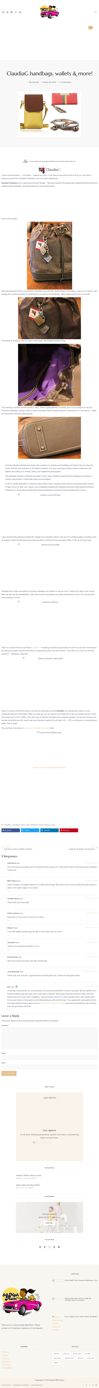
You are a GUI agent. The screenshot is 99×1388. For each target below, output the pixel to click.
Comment (5, 1025)
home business (44, 825)
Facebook (37, 767)
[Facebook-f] (83, 1385)
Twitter (45, 767)
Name (3, 1053)
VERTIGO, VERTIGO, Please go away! (28, 1175)
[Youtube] (11, 12)
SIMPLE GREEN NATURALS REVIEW (28, 1185)
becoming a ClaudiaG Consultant (36, 728)
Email (3, 1063)
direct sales (25, 825)
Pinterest (62, 767)
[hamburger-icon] (90, 27)
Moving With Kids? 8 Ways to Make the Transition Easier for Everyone (78, 1299)
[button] (10, 830)
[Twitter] (7, 12)
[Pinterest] (20, 12)
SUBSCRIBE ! (49, 1223)
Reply (8, 873)
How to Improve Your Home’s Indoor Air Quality (81, 1316)
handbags (34, 825)
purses (52, 825)
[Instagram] (15, 12)
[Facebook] (3, 12)
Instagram (53, 767)
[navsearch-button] (96, 12)
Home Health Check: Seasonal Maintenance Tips (81, 1280)
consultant (16, 825)
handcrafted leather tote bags (52, 1003)
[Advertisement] (49, 45)
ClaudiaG (35, 647)
